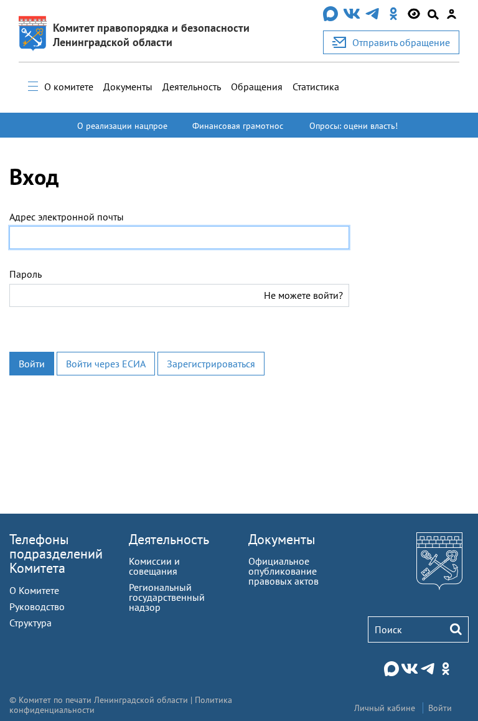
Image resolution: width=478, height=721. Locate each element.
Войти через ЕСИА (106, 363)
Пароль (25, 274)
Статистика (316, 86)
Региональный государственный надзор (167, 597)
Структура (30, 622)
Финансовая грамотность (237, 131)
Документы (127, 86)
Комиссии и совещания (154, 566)
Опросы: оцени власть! (353, 125)
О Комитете (34, 590)
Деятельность (191, 86)
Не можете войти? (303, 295)
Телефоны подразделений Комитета (56, 553)
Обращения (257, 86)
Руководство (37, 606)
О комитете (68, 86)
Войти (32, 363)
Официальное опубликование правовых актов (283, 571)
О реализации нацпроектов (122, 131)
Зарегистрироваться (211, 363)
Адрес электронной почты (66, 216)
